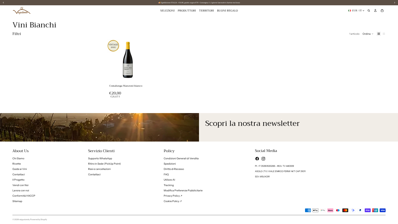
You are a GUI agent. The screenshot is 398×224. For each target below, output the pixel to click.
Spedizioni (170, 163)
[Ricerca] (368, 10)
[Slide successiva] (144, 60)
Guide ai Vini (19, 168)
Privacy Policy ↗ (173, 195)
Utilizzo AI (169, 179)
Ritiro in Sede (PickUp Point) (104, 163)
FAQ (166, 174)
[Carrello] (382, 10)
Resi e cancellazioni (99, 168)
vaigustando (24, 219)
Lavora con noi (20, 190)
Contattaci (18, 174)
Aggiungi (146, 76)
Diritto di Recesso (174, 168)
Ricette (16, 163)
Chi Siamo (18, 158)
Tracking (169, 185)
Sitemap (17, 201)
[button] (368, 33)
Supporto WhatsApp (100, 158)
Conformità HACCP (23, 195)
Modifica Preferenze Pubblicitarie (183, 190)
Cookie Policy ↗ (173, 201)
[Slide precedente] (111, 60)
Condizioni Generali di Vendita (181, 158)
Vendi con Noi (20, 185)
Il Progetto (18, 179)
